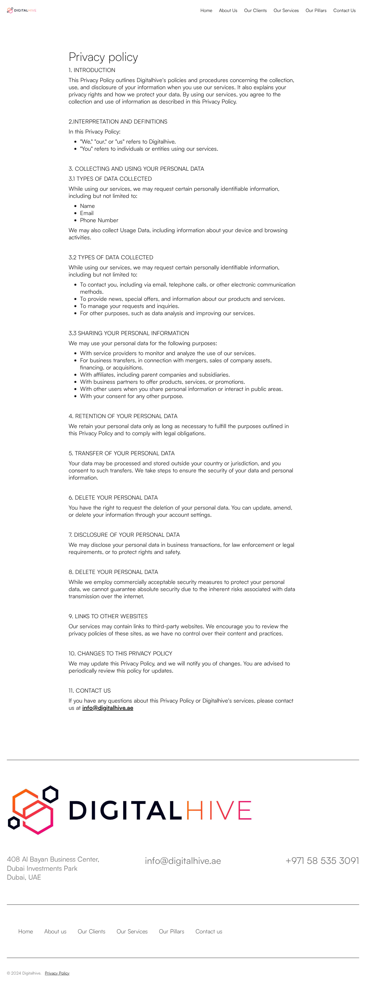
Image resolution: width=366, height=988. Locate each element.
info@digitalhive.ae (183, 860)
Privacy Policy (57, 973)
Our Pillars (316, 10)
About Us (228, 10)
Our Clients (255, 10)
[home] (21, 10)
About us (55, 931)
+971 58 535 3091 (322, 860)
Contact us (209, 931)
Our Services (286, 10)
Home (206, 10)
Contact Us (344, 10)
